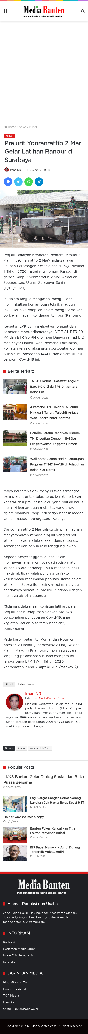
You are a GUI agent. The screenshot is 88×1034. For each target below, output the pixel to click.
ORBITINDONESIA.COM (20, 1009)
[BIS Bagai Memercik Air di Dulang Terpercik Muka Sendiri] (15, 853)
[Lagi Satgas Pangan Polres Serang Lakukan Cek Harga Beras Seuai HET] (15, 804)
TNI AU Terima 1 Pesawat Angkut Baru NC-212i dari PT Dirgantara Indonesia (54, 387)
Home (11, 127)
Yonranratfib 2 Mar (40, 748)
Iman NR (15, 170)
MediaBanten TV (15, 982)
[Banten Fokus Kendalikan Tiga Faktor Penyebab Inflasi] (15, 835)
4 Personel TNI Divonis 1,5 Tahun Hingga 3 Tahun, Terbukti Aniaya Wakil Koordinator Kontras (54, 413)
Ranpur (21, 748)
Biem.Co (9, 1002)
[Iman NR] (14, 709)
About (9, 684)
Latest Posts (26, 684)
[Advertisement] (44, 68)
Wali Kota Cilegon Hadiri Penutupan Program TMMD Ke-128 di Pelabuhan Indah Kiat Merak (57, 464)
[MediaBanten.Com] (44, 11)
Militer (33, 127)
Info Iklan (9, 962)
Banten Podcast (14, 989)
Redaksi (9, 942)
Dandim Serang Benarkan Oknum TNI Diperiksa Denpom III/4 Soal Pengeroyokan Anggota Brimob (55, 438)
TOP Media (11, 995)
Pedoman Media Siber (19, 949)
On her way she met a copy (23, 817)
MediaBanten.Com (51, 698)
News (22, 127)
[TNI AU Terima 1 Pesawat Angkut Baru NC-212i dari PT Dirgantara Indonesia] (15, 386)
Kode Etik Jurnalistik (18, 955)
